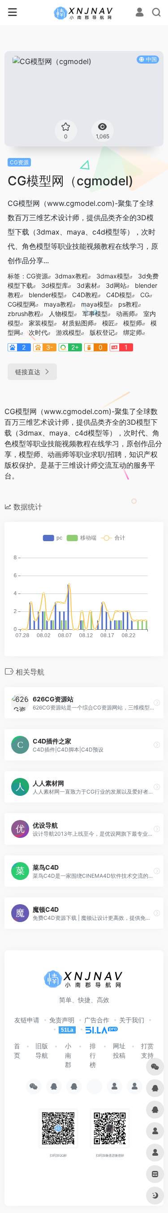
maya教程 (58, 304)
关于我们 (131, 1020)
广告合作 (96, 1020)
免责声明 (61, 1020)
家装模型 (41, 323)
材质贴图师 (78, 323)
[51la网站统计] (98, 1029)
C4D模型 (119, 295)
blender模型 (46, 295)
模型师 (132, 323)
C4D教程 (85, 295)
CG (144, 295)
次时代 (38, 332)
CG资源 (19, 162)
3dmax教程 (71, 276)
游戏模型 (68, 332)
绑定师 (132, 332)
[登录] (139, 13)
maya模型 (95, 304)
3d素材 (87, 285)
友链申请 (26, 1020)
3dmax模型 (112, 276)
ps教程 (128, 304)
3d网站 (116, 285)
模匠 (108, 323)
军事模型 (95, 313)
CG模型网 (21, 304)
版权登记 (102, 332)
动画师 (125, 313)
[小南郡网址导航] (84, 12)
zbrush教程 (24, 313)
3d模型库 (54, 285)
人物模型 (61, 313)
